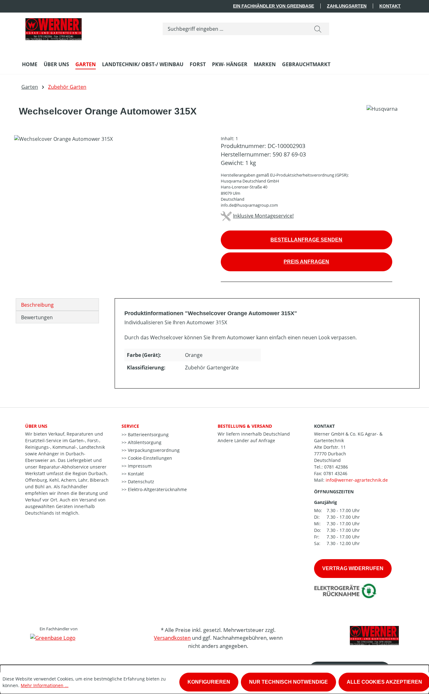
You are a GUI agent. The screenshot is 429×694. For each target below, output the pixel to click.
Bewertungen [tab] (37, 317)
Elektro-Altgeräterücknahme (157, 489)
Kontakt (390, 5)
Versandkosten (172, 637)
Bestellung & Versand (245, 426)
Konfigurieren (208, 682)
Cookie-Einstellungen (149, 458)
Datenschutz (140, 482)
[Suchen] (318, 29)
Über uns (36, 426)
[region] (111, 202)
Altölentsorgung (144, 442)
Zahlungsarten (347, 5)
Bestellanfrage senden (306, 239)
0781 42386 (336, 467)
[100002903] (111, 202)
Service (130, 426)
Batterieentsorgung (148, 434)
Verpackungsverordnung (153, 450)
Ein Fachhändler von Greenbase (273, 5)
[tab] (57, 304)
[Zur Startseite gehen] (53, 27)
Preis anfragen (306, 261)
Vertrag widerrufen (352, 568)
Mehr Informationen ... (44, 685)
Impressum (139, 466)
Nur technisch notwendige (288, 682)
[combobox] (235, 29)
